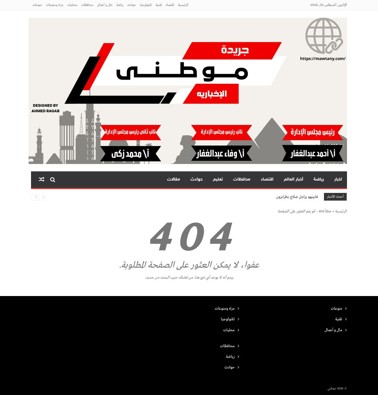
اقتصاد (170, 5)
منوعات (37, 5)
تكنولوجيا (146, 5)
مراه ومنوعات (54, 5)
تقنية (159, 5)
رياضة (119, 5)
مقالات (173, 179)
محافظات (87, 5)
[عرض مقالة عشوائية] (41, 179)
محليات (72, 5)
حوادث (131, 5)
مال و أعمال (105, 5)
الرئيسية (183, 5)
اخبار (338, 179)
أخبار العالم (293, 179)
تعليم (218, 179)
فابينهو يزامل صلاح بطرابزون (297, 196)
